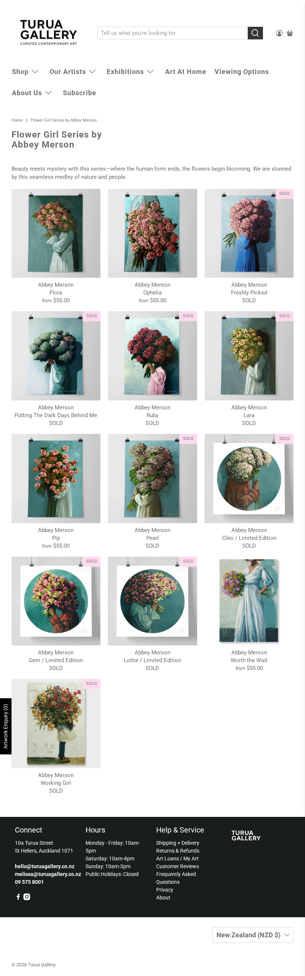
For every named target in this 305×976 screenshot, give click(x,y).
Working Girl (56, 783)
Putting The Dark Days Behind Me (56, 415)
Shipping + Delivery (177, 843)
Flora (55, 292)
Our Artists (67, 71)
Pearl (152, 538)
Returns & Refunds (177, 851)
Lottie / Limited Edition (152, 660)
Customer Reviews (177, 866)
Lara (249, 415)
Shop (20, 71)
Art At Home (185, 71)
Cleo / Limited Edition (249, 538)
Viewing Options (242, 71)
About (163, 898)
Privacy (164, 890)
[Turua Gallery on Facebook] (18, 898)
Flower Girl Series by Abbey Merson (64, 120)
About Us (27, 93)
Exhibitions (125, 71)
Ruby (152, 415)
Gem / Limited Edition (56, 660)
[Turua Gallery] (49, 33)
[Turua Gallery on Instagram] (26, 898)
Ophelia (152, 292)
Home (17, 120)
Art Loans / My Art (177, 858)
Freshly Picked (249, 292)
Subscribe (79, 93)
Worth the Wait (249, 660)
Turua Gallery (41, 964)
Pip (56, 538)
